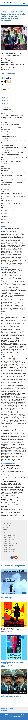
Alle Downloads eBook (9, 541)
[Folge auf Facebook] (12, 557)
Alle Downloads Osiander (9, 547)
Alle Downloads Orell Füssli (10, 545)
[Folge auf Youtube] (16, 557)
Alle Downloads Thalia (8, 551)
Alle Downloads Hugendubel (10, 543)
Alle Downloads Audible (9, 537)
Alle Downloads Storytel (9, 549)
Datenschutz (4, 708)
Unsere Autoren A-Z (8, 525)
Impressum (11, 708)
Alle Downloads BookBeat (9, 539)
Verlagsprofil (6, 527)
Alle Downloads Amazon (9, 535)
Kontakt (5, 529)
